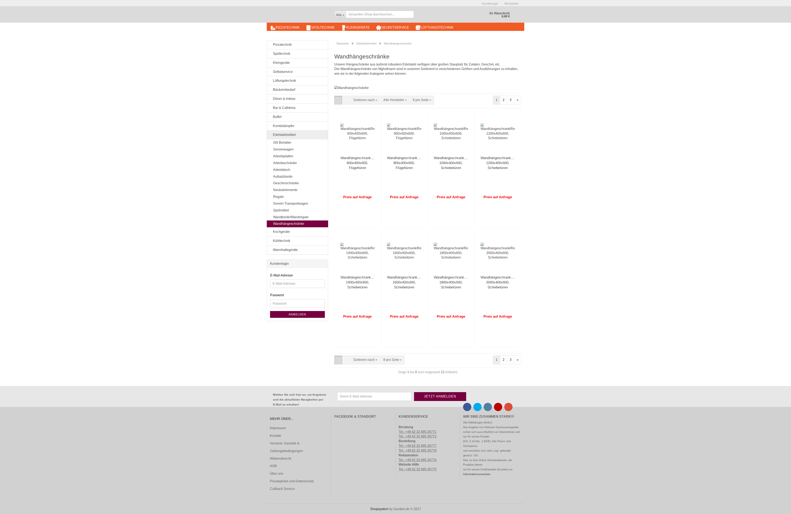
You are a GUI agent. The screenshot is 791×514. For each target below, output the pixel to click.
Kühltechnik (281, 240)
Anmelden (297, 314)
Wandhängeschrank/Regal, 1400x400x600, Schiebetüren (361, 282)
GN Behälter (282, 142)
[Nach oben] (11, 508)
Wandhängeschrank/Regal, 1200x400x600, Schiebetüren (501, 163)
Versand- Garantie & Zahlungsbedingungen (286, 447)
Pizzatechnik (288, 27)
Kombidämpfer (283, 126)
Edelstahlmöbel (284, 134)
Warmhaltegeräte (285, 250)
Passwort (277, 295)
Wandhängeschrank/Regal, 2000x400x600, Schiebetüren (501, 282)
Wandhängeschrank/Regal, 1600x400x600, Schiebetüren (407, 282)
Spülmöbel (281, 210)
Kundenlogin (490, 3)
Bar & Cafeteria (283, 108)
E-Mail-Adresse (281, 275)
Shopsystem (379, 509)
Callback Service (282, 489)
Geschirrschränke (286, 183)
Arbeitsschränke (285, 163)
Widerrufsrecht (280, 458)
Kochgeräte (281, 231)
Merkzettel (511, 3)
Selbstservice (395, 27)
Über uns (276, 473)
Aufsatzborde (283, 176)
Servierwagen (283, 149)
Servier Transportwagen (290, 203)
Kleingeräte (358, 27)
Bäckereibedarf (283, 89)
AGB (273, 466)
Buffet (276, 117)
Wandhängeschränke (288, 223)
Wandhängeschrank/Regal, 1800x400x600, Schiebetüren (454, 282)
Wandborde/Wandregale (291, 217)
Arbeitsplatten (283, 156)
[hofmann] (299, 15)
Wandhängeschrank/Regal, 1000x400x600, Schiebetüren (454, 163)
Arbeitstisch (281, 169)
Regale (278, 196)
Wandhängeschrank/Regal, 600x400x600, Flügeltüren (361, 163)
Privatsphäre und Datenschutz (292, 481)
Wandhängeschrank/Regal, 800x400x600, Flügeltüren (407, 163)
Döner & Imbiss (283, 98)
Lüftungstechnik (437, 27)
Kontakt (275, 435)
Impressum (278, 428)
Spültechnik (323, 27)
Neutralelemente (285, 190)
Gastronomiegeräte (507, 427)
